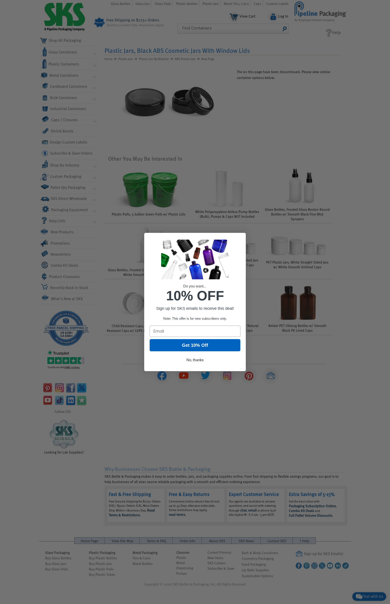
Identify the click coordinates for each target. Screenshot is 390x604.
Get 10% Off (195, 345)
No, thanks (195, 360)
